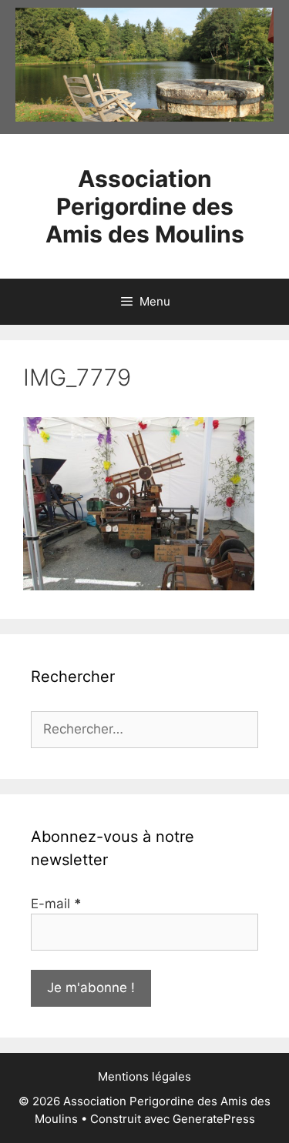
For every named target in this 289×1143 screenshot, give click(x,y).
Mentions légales (144, 1076)
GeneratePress (214, 1118)
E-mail (56, 903)
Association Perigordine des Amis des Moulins (144, 206)
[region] (144, 65)
